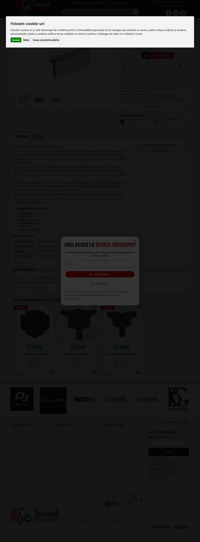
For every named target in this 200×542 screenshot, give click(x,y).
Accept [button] (16, 40)
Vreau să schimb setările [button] (46, 40)
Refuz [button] (26, 40)
